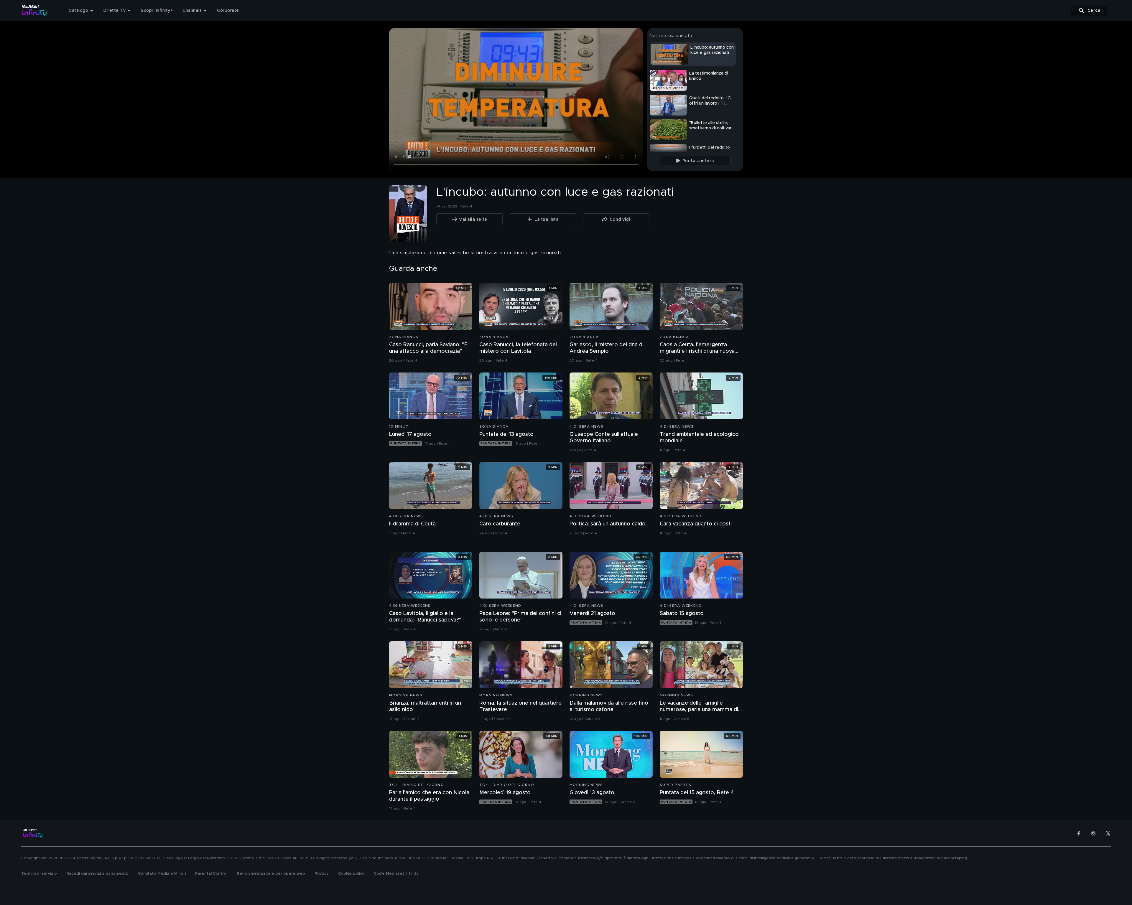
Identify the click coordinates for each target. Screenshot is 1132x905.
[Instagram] (1093, 833)
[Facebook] (1078, 833)
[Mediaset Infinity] (34, 10)
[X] (1108, 833)
